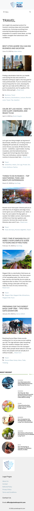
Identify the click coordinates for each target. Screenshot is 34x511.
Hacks (14, 164)
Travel (13, 95)
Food (6, 230)
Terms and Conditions (9, 492)
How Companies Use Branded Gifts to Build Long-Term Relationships (25, 420)
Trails (24, 360)
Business (8, 95)
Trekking (5, 363)
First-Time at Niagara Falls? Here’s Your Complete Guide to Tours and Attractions (16, 240)
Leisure (22, 97)
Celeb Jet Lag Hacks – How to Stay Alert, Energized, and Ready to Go (16, 111)
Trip (12, 100)
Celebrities (8, 164)
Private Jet (26, 164)
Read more (20, 90)
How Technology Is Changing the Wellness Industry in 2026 (24, 448)
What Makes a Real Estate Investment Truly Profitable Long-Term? (26, 434)
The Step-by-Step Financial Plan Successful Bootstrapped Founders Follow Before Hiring (25, 395)
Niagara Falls (9, 295)
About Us (5, 481)
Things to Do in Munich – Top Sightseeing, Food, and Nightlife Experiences (15, 178)
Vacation (17, 100)
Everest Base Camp (11, 360)
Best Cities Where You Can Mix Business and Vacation (16, 47)
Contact (5, 484)
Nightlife (23, 230)
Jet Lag (19, 164)
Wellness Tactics (12, 167)
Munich (17, 230)
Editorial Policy (7, 487)
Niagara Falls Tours (8, 298)
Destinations (15, 97)
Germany (11, 230)
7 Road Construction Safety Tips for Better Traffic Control (24, 407)
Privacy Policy (6, 489)
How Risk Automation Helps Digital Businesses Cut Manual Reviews (25, 383)
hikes (19, 360)
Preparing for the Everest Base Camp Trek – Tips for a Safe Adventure (15, 308)
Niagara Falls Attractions (21, 295)
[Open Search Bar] (30, 12)
